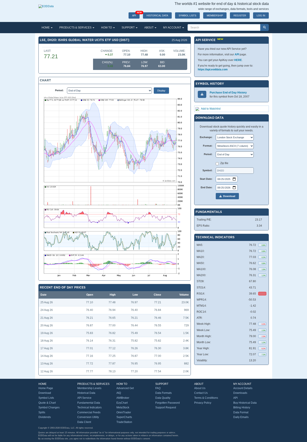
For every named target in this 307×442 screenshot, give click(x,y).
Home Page (45, 388)
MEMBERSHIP (215, 15)
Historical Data (86, 392)
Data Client (84, 422)
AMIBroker (122, 397)
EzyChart (122, 402)
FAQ (157, 388)
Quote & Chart (47, 402)
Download (228, 196)
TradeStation (124, 422)
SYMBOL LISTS (187, 15)
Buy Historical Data (245, 402)
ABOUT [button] (149, 27)
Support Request (165, 407)
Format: (207, 145)
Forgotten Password (167, 402)
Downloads (240, 392)
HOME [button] (46, 27)
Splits (41, 412)
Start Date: (206, 179)
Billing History (241, 407)
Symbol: (207, 170)
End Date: (206, 187)
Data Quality (162, 397)
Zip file (224, 163)
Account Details (242, 388)
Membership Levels (89, 388)
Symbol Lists (46, 397)
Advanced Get (125, 388)
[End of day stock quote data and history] (46, 4)
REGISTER (240, 15)
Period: (59, 90)
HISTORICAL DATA (157, 15)
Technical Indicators (89, 407)
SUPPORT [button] (128, 27)
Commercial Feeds (88, 412)
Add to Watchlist (210, 108)
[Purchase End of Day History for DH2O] (202, 94)
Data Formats (163, 392)
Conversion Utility (88, 417)
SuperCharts (124, 417)
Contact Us (201, 392)
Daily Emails (241, 417)
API (136, 14)
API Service (84, 397)
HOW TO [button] (107, 27)
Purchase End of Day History (228, 92)
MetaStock (122, 407)
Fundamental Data (88, 402)
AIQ (118, 392)
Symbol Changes (49, 407)
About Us (199, 388)
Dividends (44, 417)
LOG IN (261, 15)
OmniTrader (123, 412)
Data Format (240, 412)
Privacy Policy (202, 402)
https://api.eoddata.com (213, 69)
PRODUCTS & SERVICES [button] (75, 27)
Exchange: (206, 137)
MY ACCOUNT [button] (172, 27)
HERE (238, 60)
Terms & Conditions (206, 397)
